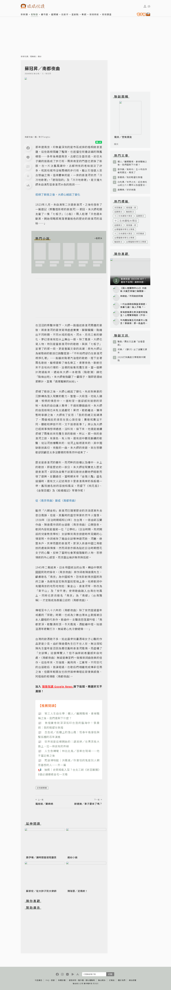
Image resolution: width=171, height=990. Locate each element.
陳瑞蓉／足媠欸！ (77, 891)
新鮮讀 (24, 14)
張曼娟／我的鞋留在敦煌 (130, 177)
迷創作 (65, 14)
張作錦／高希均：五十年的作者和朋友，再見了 (132, 171)
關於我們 (121, 980)
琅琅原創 (94, 14)
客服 (53, 980)
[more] (98, 238)
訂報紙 (112, 980)
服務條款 (72, 980)
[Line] (28, 157)
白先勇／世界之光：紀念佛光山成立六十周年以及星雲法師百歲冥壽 (132, 183)
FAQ (47, 980)
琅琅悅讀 (24, 57)
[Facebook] (28, 148)
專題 (84, 14)
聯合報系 (102, 980)
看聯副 (34, 14)
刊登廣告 (38, 980)
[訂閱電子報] (142, 14)
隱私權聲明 (90, 980)
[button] (28, 166)
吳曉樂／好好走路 (127, 189)
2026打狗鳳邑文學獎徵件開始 (132, 359)
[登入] (145, 6)
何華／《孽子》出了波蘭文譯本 (132, 351)
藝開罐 (54, 14)
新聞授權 (62, 980)
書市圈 (44, 14)
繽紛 (40, 57)
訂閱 (110, 974)
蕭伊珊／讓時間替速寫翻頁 (41, 857)
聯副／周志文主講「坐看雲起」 (131, 343)
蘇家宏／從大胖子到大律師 (41, 891)
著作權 (81, 980)
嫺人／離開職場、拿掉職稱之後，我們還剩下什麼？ (132, 163)
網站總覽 (132, 980)
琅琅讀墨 (107, 14)
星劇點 (75, 14)
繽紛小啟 (72, 857)
